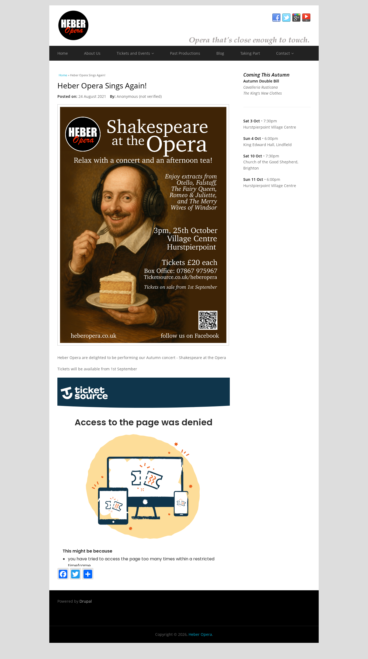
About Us (92, 53)
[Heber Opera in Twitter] (286, 17)
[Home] (184, 25)
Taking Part (250, 53)
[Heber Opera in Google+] (296, 17)
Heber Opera (200, 634)
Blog (220, 53)
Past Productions (185, 53)
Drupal (85, 601)
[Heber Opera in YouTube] (306, 17)
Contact (283, 53)
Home (62, 53)
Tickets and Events (133, 53)
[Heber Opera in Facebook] (276, 17)
